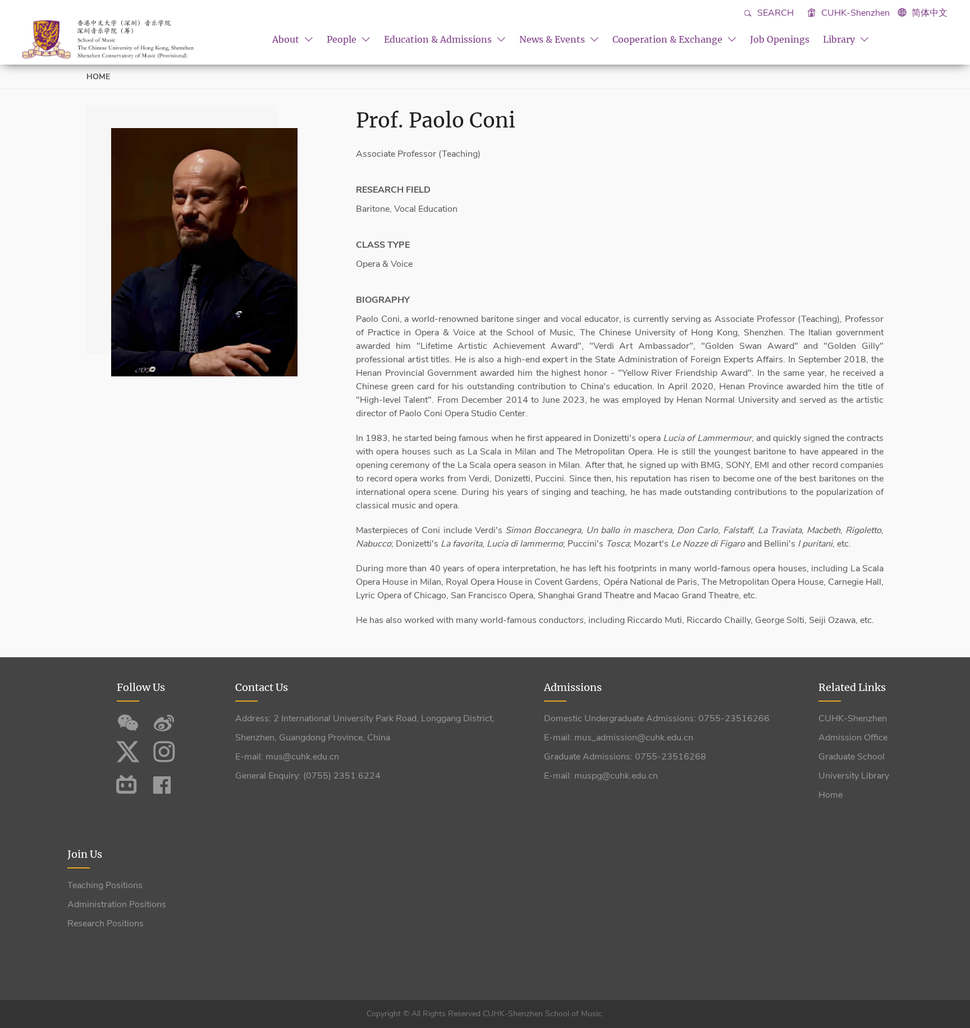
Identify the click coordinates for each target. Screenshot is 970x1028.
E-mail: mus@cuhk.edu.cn (287, 756)
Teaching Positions (105, 885)
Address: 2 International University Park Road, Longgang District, (365, 718)
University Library (853, 776)
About (286, 39)
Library (840, 39)
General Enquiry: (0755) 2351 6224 (308, 776)
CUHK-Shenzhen (854, 13)
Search (774, 13)
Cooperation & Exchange (668, 39)
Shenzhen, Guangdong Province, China (312, 737)
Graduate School (851, 756)
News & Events (553, 39)
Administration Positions (116, 904)
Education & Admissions (439, 39)
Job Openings (779, 39)
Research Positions (105, 923)
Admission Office (852, 737)
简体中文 (930, 13)
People (343, 39)
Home (98, 76)
